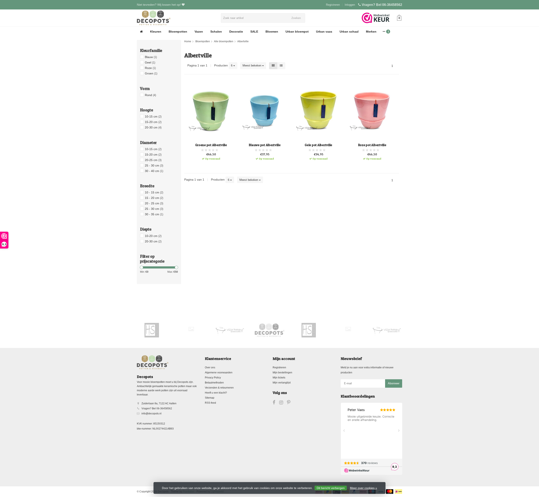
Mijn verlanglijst (282, 382)
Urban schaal (349, 31)
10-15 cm (153, 116)
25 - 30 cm (154, 165)
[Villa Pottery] (191, 330)
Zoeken (296, 18)
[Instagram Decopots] (283, 403)
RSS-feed (210, 402)
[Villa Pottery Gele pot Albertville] (318, 111)
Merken (371, 31)
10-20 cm (153, 236)
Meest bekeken (252, 65)
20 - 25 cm (154, 203)
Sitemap (209, 397)
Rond (150, 95)
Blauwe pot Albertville (265, 145)
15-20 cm (153, 122)
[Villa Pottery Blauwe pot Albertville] (264, 111)
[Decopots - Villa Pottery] (230, 330)
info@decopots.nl (151, 413)
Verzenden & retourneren (219, 387)
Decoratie (236, 31)
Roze (150, 68)
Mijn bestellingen (282, 372)
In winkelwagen (209, 157)
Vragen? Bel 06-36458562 (382, 5)
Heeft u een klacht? (216, 392)
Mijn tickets (279, 377)
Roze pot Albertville (372, 145)
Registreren (333, 4)
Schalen (216, 31)
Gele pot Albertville (318, 145)
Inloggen (350, 4)
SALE (254, 31)
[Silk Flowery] (152, 329)
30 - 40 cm (154, 171)
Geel (150, 62)
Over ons (210, 367)
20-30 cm (153, 127)
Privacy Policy (213, 377)
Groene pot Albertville (211, 145)
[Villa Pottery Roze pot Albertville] (372, 111)
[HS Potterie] (269, 330)
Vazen (199, 31)
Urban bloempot (297, 31)
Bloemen (271, 31)
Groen (151, 73)
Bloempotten (178, 31)
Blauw (151, 57)
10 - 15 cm (154, 192)
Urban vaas (324, 31)
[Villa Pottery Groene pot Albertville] (211, 111)
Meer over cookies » (363, 488)
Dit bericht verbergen (331, 488)
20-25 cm (153, 160)
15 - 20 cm (154, 198)
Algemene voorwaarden (218, 372)
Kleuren (155, 31)
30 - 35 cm (154, 214)
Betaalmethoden (214, 382)
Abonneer (393, 383)
